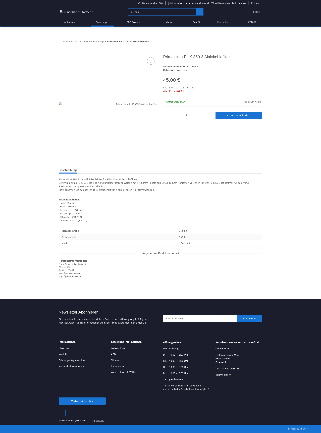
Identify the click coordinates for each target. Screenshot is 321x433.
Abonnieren (249, 318)
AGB (113, 354)
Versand (190, 87)
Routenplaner (223, 374)
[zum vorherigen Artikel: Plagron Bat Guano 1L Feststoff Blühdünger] (251, 41)
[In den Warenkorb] (61, 53)
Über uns (64, 348)
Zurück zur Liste (69, 41)
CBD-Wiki (253, 22)
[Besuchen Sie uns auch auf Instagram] (78, 413)
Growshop (181, 70)
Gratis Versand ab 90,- (150, 3)
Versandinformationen (71, 366)
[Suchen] (199, 12)
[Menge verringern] (167, 115)
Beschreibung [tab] (68, 170)
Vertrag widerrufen (82, 401)
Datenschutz (118, 348)
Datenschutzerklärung (117, 319)
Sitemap (115, 360)
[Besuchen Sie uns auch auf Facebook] (62, 413)
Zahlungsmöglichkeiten (72, 360)
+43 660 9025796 (230, 368)
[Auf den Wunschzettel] (150, 61)
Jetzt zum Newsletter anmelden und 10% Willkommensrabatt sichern (207, 3)
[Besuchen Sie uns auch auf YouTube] (70, 413)
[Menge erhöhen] (206, 115)
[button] (235, 12)
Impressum (117, 366)
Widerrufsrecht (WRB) (123, 372)
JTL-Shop (304, 428)
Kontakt (255, 3)
